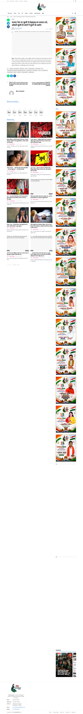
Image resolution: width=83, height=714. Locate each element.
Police (15, 72)
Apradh (11, 68)
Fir (42, 68)
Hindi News (35, 70)
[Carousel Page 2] (74, 657)
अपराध (13, 19)
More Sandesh (18, 28)
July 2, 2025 (42, 199)
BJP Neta (22, 68)
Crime (26, 68)
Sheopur (19, 72)
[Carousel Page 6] (74, 668)
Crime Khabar (31, 68)
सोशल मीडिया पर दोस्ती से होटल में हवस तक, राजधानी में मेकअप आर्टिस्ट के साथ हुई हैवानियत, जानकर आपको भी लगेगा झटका (17, 141)
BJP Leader (16, 68)
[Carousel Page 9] (74, 676)
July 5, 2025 (17, 29)
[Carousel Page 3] (74, 659)
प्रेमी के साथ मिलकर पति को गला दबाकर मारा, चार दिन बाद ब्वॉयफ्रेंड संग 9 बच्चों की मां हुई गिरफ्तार (41, 196)
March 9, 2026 (42, 257)
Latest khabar (44, 70)
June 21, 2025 (42, 229)
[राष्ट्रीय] (70, 654)
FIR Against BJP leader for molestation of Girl (16, 70)
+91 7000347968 (16, 709)
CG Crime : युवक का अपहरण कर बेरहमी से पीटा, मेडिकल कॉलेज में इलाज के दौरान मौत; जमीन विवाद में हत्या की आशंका (41, 169)
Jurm (40, 70)
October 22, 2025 (19, 200)
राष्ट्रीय (59, 653)
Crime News (37, 68)
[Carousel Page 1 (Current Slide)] (74, 654)
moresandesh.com (17, 712)
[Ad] (66, 31)
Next (14, 264)
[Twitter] (75, 1)
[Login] (75, 13)
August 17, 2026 (42, 144)
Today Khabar (24, 72)
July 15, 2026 (18, 171)
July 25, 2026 (42, 172)
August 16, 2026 (19, 144)
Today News (31, 72)
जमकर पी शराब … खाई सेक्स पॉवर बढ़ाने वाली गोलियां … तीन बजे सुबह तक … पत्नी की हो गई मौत (17, 168)
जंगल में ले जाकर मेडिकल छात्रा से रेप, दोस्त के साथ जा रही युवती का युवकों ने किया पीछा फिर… (18, 253)
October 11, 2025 (19, 256)
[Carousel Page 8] (74, 673)
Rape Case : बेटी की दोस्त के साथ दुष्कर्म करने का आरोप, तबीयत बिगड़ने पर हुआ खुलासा (17, 225)
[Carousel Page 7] (74, 670)
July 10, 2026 (18, 227)
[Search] (72, 13)
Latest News (9, 72)
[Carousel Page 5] (74, 665)
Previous (10, 264)
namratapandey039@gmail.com (19, 707)
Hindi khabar (28, 70)
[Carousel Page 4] (74, 662)
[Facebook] (74, 1)
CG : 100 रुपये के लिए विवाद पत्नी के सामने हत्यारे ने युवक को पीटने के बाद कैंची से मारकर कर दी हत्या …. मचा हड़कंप (17, 197)
